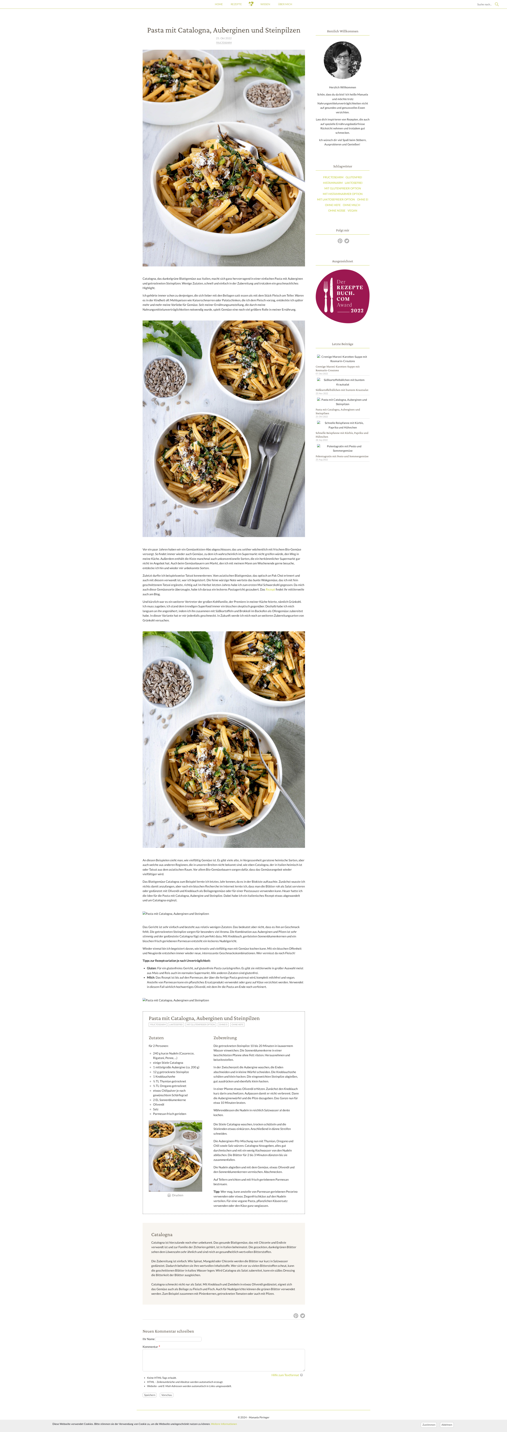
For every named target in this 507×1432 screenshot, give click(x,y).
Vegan (352, 210)
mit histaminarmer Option (343, 194)
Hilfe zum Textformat (285, 1375)
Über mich (285, 4)
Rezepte (236, 4)
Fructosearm (224, 42)
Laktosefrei (176, 1024)
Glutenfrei (354, 177)
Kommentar (150, 1346)
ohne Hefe (237, 1024)
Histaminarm (333, 182)
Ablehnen (446, 1424)
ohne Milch (351, 205)
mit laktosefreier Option (336, 199)
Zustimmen (428, 1424)
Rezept (270, 589)
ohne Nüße (336, 210)
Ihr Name (149, 1339)
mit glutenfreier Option (201, 1024)
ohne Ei (223, 1024)
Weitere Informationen (224, 1423)
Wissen (265, 4)
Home (219, 4)
